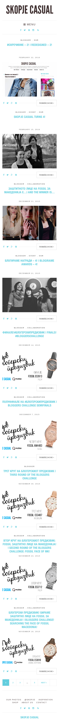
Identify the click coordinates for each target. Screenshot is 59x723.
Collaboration (36, 184)
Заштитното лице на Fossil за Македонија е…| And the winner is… (29, 190)
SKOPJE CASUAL (29, 10)
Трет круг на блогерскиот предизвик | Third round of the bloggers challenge (29, 474)
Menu (31, 24)
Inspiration (46, 700)
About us (27, 702)
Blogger (26, 40)
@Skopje (30, 700)
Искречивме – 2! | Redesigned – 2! (29, 44)
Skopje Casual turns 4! (29, 116)
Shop (15, 702)
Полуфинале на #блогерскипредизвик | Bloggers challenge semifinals (29, 403)
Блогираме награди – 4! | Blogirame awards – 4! (29, 262)
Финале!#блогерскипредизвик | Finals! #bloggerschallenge (29, 334)
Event (32, 112)
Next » (44, 683)
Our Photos (13, 700)
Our (36, 40)
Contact (41, 702)
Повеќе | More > (46, 103)
